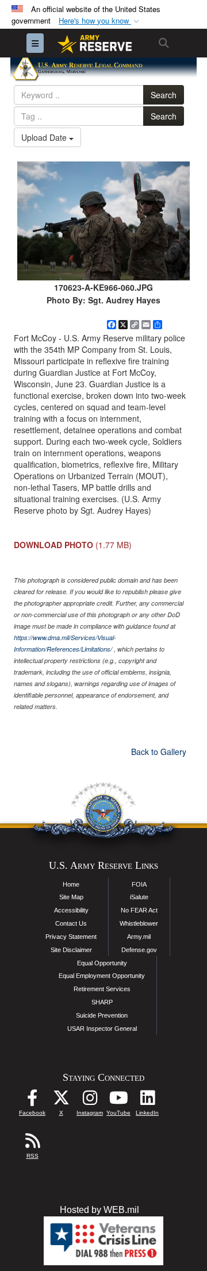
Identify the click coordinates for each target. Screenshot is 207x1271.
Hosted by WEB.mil (99, 1210)
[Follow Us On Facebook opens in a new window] (32, 1101)
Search (164, 95)
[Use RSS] (32, 1144)
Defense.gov (139, 949)
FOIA (139, 884)
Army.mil (139, 936)
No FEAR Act (139, 910)
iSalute (139, 896)
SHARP (102, 1002)
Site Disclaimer (71, 949)
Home (71, 884)
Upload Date (45, 137)
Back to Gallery (158, 751)
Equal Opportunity (102, 963)
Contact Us (71, 923)
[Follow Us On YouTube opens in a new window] (118, 1101)
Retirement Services (102, 988)
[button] (100, 21)
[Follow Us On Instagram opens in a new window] (89, 1101)
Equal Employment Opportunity (102, 975)
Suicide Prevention (102, 1015)
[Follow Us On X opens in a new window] (61, 1101)
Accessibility (71, 910)
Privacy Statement (71, 936)
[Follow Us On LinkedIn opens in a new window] (147, 1101)
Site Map (71, 896)
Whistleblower (139, 923)
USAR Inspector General (102, 1028)
